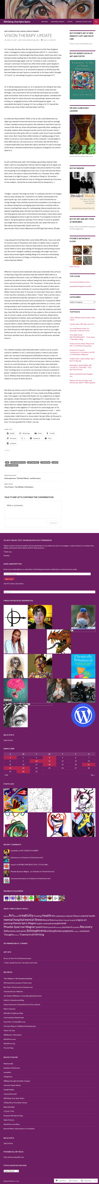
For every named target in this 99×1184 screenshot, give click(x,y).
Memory (77, 916)
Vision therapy (32, 31)
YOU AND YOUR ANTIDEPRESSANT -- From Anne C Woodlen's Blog (82, 337)
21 (89, 764)
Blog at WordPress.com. (11, 1181)
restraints (21, 930)
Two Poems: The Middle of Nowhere (18, 485)
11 (49, 761)
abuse (6, 916)
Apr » (93, 775)
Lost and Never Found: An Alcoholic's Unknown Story (80, 329)
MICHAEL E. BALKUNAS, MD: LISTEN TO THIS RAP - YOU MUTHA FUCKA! (81, 367)
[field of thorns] (16, 715)
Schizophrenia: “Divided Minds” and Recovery (22, 476)
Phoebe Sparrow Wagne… (20, 871)
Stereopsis (46, 462)
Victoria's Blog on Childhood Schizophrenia (20, 1026)
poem (39, 926)
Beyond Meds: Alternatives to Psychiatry (19, 1129)
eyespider (14, 851)
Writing (39, 934)
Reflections (9, 931)
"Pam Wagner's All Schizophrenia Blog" (18, 978)
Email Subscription (13, 564)
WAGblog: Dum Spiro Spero (17, 21)
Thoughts (9, 934)
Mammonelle (8, 1064)
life (53, 915)
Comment (53, 523)
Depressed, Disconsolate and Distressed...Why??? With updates (82, 381)
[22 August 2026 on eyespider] (16, 825)
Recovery (86, 926)
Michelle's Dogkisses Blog (13, 1013)
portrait (52, 927)
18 (49, 764)
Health (46, 915)
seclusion (84, 931)
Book (16, 916)
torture (16, 935)
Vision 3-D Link (9, 1030)
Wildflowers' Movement (13, 1035)
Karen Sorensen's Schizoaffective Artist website (22, 1004)
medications (61, 916)
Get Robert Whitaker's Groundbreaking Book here (23, 996)
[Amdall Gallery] (16, 666)
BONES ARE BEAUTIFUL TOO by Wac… (34, 864)
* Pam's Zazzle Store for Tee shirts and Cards (20, 963)
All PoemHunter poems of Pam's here (18, 983)
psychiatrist (67, 927)
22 (10, 768)
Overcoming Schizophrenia (14, 1017)
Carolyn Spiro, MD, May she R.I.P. (82, 324)
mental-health (88, 916)
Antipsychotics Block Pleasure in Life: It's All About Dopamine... (82, 345)
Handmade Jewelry (57, 21)
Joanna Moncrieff (10, 1094)
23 (23, 768)
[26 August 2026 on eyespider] (16, 800)
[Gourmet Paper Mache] (59, 641)
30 (23, 771)
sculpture (77, 931)
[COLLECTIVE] (59, 691)
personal (61, 923)
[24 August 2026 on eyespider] (83, 800)
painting (8, 923)
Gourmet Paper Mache (12, 1085)
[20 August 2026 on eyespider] (40, 800)
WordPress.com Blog (11, 1124)
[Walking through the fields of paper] (16, 641)
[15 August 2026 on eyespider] (59, 825)
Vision (23, 31)
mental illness (33, 919)
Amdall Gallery (9, 1090)
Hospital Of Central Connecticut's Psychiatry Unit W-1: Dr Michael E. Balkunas (82, 352)
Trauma (23, 934)
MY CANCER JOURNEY (30, 851)
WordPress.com (10, 1039)
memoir (69, 916)
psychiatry (76, 927)
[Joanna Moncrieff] (83, 666)
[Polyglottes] (83, 641)
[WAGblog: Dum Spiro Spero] (40, 666)
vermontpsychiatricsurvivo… (80, 282)
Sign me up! (9, 579)
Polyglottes (8, 1077)
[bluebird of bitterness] (83, 617)
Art (11, 915)
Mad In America (9, 1009)
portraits (59, 927)
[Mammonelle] (16, 617)
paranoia (52, 923)
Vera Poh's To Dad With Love (14, 1022)
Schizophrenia (36, 931)
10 (36, 761)
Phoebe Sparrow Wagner (29, 40)
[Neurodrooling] (16, 691)
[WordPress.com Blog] (83, 715)
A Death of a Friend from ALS (32, 857)
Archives (44, 21)
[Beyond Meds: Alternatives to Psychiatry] (40, 715)
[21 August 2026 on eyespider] (83, 825)
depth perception (12, 31)
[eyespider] (40, 617)
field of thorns (9, 1120)
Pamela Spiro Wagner (25, 923)
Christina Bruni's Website (13, 991)
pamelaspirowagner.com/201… (81, 286)
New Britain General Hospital (65, 920)
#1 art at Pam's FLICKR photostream (17, 958)
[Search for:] (49, 592)
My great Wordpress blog (13, 1116)
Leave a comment (49, 40)
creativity (26, 915)
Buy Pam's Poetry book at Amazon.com (18, 987)
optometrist (33, 462)
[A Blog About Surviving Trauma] (83, 691)
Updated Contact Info (84, 21)
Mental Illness (49, 920)
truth (32, 934)
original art (81, 919)
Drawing (38, 916)
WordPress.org (9, 1043)
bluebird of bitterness (12, 1068)
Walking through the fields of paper (17, 1081)
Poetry (70, 21)
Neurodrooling (9, 1107)
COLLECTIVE (9, 1111)
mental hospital (14, 919)
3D (7, 462)
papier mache (42, 923)
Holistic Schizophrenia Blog (14, 1000)
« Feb (6, 775)
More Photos (75, 267)
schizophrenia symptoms (60, 930)
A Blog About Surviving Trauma (15, 1103)
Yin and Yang (8, 1048)
